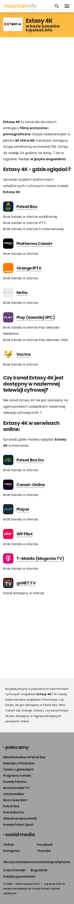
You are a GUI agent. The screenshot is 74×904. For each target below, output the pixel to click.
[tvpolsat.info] (19, 8)
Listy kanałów (13, 794)
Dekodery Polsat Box (19, 763)
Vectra (23, 354)
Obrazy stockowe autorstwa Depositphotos (36, 862)
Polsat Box (26, 206)
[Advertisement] (37, 78)
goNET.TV (26, 583)
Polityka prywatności (19, 876)
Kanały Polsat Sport (18, 824)
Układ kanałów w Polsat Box (24, 757)
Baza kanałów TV (16, 788)
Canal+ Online (30, 485)
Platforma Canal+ (34, 243)
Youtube (44, 851)
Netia (21, 292)
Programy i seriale (17, 775)
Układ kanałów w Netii (19, 818)
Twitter (8, 844)
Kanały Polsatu (15, 782)
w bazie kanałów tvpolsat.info (43, 28)
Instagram (11, 851)
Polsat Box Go (30, 460)
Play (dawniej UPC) (35, 317)
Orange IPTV (28, 268)
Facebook (44, 844)
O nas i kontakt (14, 870)
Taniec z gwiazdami (18, 769)
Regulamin (38, 870)
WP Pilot (24, 534)
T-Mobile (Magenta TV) (40, 558)
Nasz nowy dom (15, 800)
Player (22, 509)
